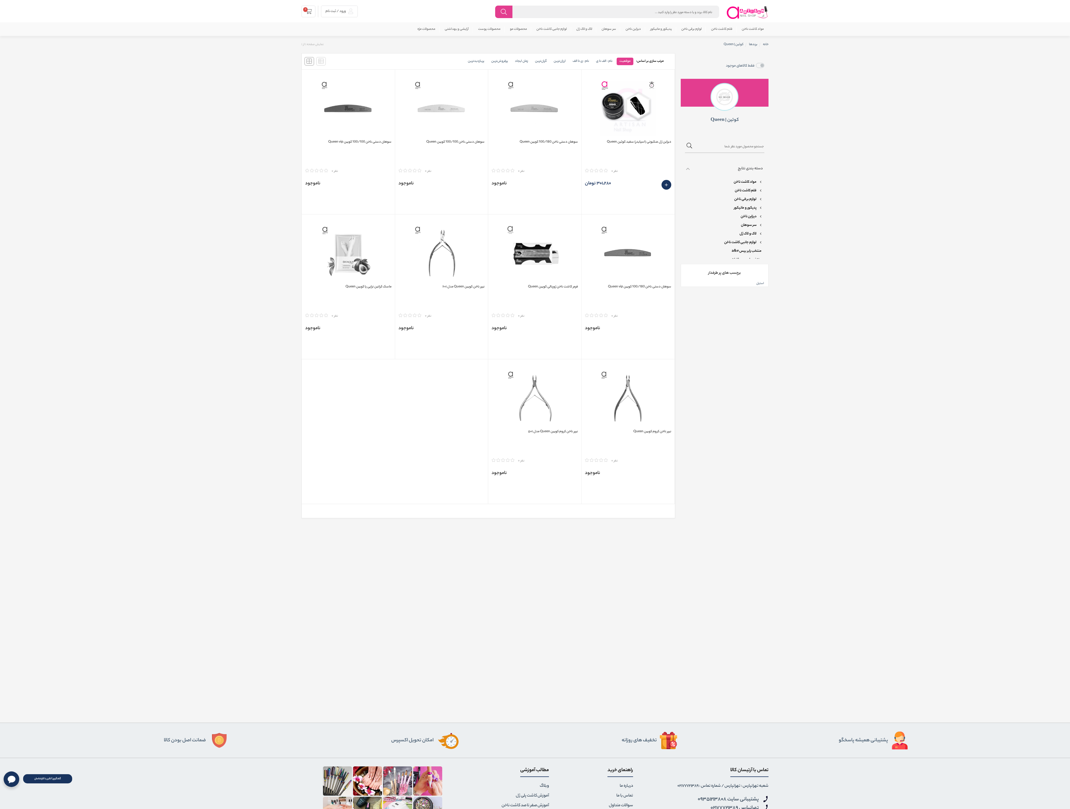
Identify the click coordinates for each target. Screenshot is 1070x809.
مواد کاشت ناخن (753, 29)
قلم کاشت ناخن (721, 29)
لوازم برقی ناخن (691, 29)
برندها (753, 44)
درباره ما (626, 786)
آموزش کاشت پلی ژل (532, 796)
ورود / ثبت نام (335, 11)
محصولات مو (518, 29)
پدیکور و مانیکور (661, 29)
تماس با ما (624, 796)
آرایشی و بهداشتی (457, 29)
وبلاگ (544, 786)
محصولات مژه (426, 29)
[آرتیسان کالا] (747, 12)
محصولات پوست (489, 29)
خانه (766, 44)
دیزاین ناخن (633, 29)
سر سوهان (609, 29)
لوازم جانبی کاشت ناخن (551, 29)
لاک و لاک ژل (584, 29)
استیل (760, 283)
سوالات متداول (621, 805)
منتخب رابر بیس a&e (747, 251)
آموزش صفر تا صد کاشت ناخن (525, 805)
